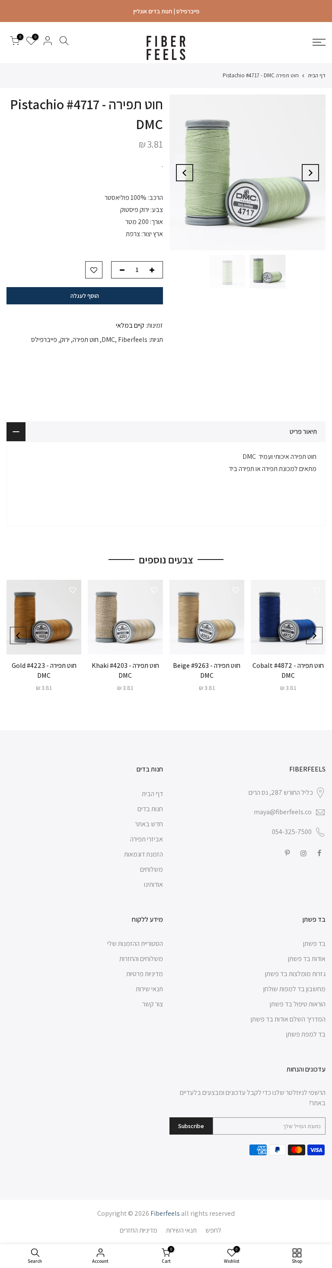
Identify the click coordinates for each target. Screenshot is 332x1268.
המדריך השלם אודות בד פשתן (288, 1019)
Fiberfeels (132, 339)
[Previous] (310, 172)
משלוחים (151, 869)
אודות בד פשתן (307, 958)
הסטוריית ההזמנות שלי (135, 943)
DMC (108, 339)
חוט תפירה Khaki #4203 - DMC (125, 670)
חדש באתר (149, 823)
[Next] (184, 172)
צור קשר (152, 1004)
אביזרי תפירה (146, 839)
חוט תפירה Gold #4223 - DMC (44, 670)
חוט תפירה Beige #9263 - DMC (206, 670)
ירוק (65, 339)
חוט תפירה (86, 339)
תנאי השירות (181, 1230)
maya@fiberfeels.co (283, 811)
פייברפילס (44, 339)
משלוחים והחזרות (141, 958)
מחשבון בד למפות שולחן (294, 988)
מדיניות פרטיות (144, 973)
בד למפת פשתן (306, 1034)
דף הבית (317, 75)
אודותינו (153, 884)
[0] (14, 42)
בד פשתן (314, 943)
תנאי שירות (149, 988)
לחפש (213, 1230)
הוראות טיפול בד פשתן (298, 1004)
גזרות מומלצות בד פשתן (295, 973)
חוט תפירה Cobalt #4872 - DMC (288, 670)
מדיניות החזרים (138, 1230)
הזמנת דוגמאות (143, 854)
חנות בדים (150, 808)
